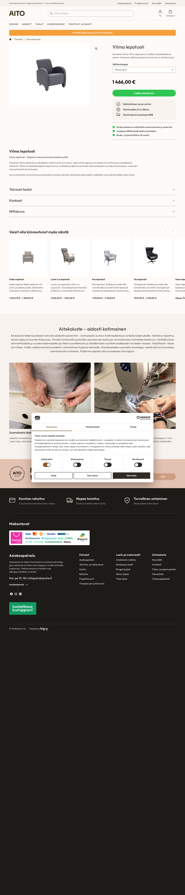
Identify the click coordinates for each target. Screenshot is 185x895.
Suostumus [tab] (51, 427)
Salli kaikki (131, 475)
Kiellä (53, 475)
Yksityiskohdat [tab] (92, 427)
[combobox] (91, 13)
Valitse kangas (120, 64)
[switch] (77, 465)
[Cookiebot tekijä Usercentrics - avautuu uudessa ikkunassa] (138, 418)
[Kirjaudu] (160, 13)
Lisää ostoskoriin (144, 93)
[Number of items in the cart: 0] (170, 13)
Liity (163, 476)
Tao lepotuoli (140, 279)
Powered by (39, 628)
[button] (96, 48)
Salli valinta (92, 475)
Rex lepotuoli (98, 279)
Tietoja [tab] (133, 427)
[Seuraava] (173, 231)
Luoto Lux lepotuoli (60, 279)
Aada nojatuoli (16, 279)
